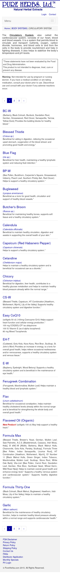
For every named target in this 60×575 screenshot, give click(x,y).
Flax (6, 396)
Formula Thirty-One (16, 487)
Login (44, 14)
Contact (52, 14)
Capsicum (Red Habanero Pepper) (27, 243)
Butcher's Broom (14, 207)
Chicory (8, 276)
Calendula (10, 225)
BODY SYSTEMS (19, 28)
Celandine (10, 258)
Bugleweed (10, 189)
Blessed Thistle (13, 131)
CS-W (7, 297)
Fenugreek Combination (19, 381)
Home (7, 28)
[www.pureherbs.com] (29, 5)
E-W (6, 363)
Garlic (7, 505)
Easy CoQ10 (11, 315)
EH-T (6, 339)
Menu (8, 21)
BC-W (7, 111)
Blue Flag (9, 152)
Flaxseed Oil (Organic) (18, 420)
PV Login (7, 562)
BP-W (7, 171)
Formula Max (12, 435)
